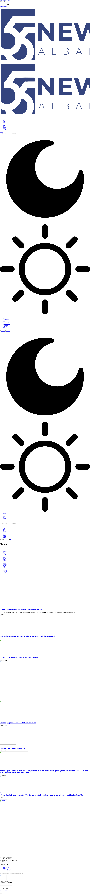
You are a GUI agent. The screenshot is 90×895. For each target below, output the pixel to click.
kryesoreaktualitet (6, 319)
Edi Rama (5, 326)
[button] (3, 799)
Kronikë (4, 561)
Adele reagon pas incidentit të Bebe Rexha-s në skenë (18, 723)
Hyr (11, 539)
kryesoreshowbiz (6, 324)
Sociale (4, 572)
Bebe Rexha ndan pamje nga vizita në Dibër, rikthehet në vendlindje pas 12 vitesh (27, 636)
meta (4, 328)
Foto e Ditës (5, 571)
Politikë (4, 550)
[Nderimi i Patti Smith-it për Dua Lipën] (8, 744)
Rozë (4, 567)
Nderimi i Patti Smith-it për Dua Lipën (13, 748)
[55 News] (5, 331)
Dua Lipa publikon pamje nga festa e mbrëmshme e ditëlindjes (21, 609)
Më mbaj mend (4, 888)
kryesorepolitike (6, 322)
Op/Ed (4, 557)
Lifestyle (4, 559)
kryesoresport (5, 325)
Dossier (4, 560)
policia (4, 327)
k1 (3, 318)
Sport (4, 553)
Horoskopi (5, 565)
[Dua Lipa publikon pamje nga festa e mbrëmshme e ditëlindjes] (28, 605)
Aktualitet (5, 551)
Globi (4, 552)
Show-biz (5, 554)
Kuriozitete (5, 564)
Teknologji (5, 570)
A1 (3, 320)
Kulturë (4, 558)
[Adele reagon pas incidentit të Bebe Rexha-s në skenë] (12, 718)
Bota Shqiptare (6, 555)
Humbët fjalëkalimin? (4, 890)
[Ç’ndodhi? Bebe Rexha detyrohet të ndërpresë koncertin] (14, 654)
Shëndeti (4, 563)
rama (4, 321)
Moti (4, 566)
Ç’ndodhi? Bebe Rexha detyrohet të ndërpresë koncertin (19, 657)
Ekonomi (4, 568)
